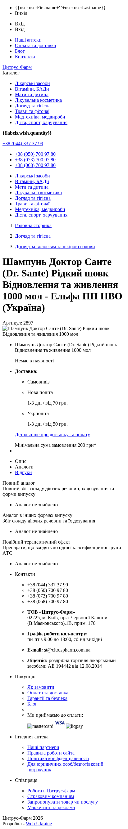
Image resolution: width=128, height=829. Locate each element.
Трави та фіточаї (32, 111)
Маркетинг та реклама (51, 807)
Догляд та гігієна (33, 105)
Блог (20, 51)
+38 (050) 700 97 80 (35, 154)
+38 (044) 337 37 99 (22, 143)
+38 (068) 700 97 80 (35, 165)
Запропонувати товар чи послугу (62, 801)
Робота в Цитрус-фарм (51, 790)
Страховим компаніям (50, 796)
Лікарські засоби (32, 83)
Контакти (25, 56)
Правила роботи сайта (51, 752)
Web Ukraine (39, 823)
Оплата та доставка (35, 45)
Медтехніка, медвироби (40, 116)
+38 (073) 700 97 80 (35, 159)
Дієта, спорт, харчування (41, 122)
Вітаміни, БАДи (32, 89)
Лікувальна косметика (38, 100)
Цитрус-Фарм (17, 67)
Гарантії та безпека (47, 698)
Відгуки (23, 472)
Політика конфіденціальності (58, 758)
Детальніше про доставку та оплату (52, 434)
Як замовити (40, 687)
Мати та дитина (31, 94)
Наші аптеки (28, 40)
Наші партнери (43, 747)
